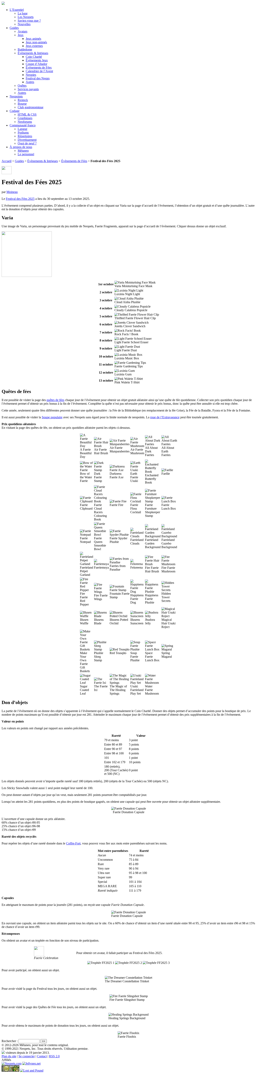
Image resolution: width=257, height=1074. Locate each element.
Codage (14, 111)
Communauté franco (23, 125)
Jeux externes (34, 46)
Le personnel (26, 154)
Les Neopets (26, 17)
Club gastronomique (30, 107)
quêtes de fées (55, 400)
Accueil (6, 161)
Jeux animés (33, 38)
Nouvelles (24, 24)
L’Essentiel (17, 9)
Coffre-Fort (73, 843)
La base (23, 13)
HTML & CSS (27, 114)
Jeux (20, 35)
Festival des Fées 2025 (20, 198)
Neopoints (16, 96)
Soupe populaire (52, 417)
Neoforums (25, 121)
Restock (23, 100)
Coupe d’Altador (36, 64)
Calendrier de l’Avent (39, 71)
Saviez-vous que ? (29, 20)
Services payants (28, 89)
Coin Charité (34, 56)
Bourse (22, 103)
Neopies (31, 74)
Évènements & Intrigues (33, 53)
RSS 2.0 (54, 1056)
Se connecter (26, 1056)
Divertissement (27, 139)
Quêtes (22, 85)
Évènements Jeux (37, 60)
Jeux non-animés (36, 42)
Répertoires (25, 136)
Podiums (23, 132)
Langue (22, 129)
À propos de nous (21, 147)
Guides (14, 27)
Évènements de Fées (39, 67)
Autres (30, 82)
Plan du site (9, 1056)
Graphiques (25, 118)
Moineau (12, 192)
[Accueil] (3, 3)
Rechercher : (10, 1041)
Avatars (22, 31)
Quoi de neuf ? (27, 143)
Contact (42, 1056)
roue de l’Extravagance (164, 417)
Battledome (25, 49)
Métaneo (23, 150)
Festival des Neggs (38, 78)
